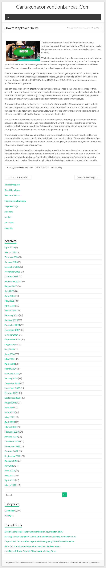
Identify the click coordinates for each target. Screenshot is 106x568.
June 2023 (10, 412)
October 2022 (11, 451)
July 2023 (9, 407)
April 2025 (10, 305)
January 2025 (11, 320)
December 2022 (12, 441)
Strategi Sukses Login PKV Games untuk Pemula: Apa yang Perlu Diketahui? (40, 536)
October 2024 (11, 334)
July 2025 (9, 291)
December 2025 (12, 266)
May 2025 (9, 300)
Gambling (58, 167)
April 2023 (10, 422)
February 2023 (12, 431)
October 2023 (11, 393)
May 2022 (9, 475)
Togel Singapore (12, 184)
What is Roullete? (17, 177)
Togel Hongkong (12, 190)
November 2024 (12, 329)
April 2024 (10, 363)
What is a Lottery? (88, 177)
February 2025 (12, 315)
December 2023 (12, 383)
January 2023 (11, 436)
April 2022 (10, 480)
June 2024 (10, 354)
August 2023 (11, 402)
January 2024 (11, 378)
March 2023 (10, 427)
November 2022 (12, 446)
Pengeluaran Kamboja (15, 200)
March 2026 (10, 252)
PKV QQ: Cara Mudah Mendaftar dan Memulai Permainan (32, 546)
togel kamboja (11, 206)
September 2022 (12, 456)
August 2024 (11, 344)
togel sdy (9, 227)
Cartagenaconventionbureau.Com (53, 7)
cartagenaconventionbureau (21, 167)
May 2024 (9, 359)
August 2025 (11, 286)
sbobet (8, 217)
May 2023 (9, 417)
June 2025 (10, 296)
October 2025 (11, 276)
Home (79, 28)
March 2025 (10, 310)
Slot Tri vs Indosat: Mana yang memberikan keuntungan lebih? (34, 531)
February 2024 (12, 373)
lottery (8, 515)
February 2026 (12, 257)
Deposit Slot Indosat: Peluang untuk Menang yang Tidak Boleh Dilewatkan (40, 541)
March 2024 (10, 368)
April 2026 (10, 247)
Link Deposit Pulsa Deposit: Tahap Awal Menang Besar (30, 551)
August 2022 (11, 460)
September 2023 (12, 397)
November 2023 (12, 388)
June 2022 (10, 470)
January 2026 (11, 262)
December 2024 (12, 325)
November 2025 (12, 271)
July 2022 (9, 465)
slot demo (9, 222)
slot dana (9, 211)
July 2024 (9, 349)
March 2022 (10, 485)
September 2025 (12, 281)
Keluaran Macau (12, 195)
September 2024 (12, 339)
